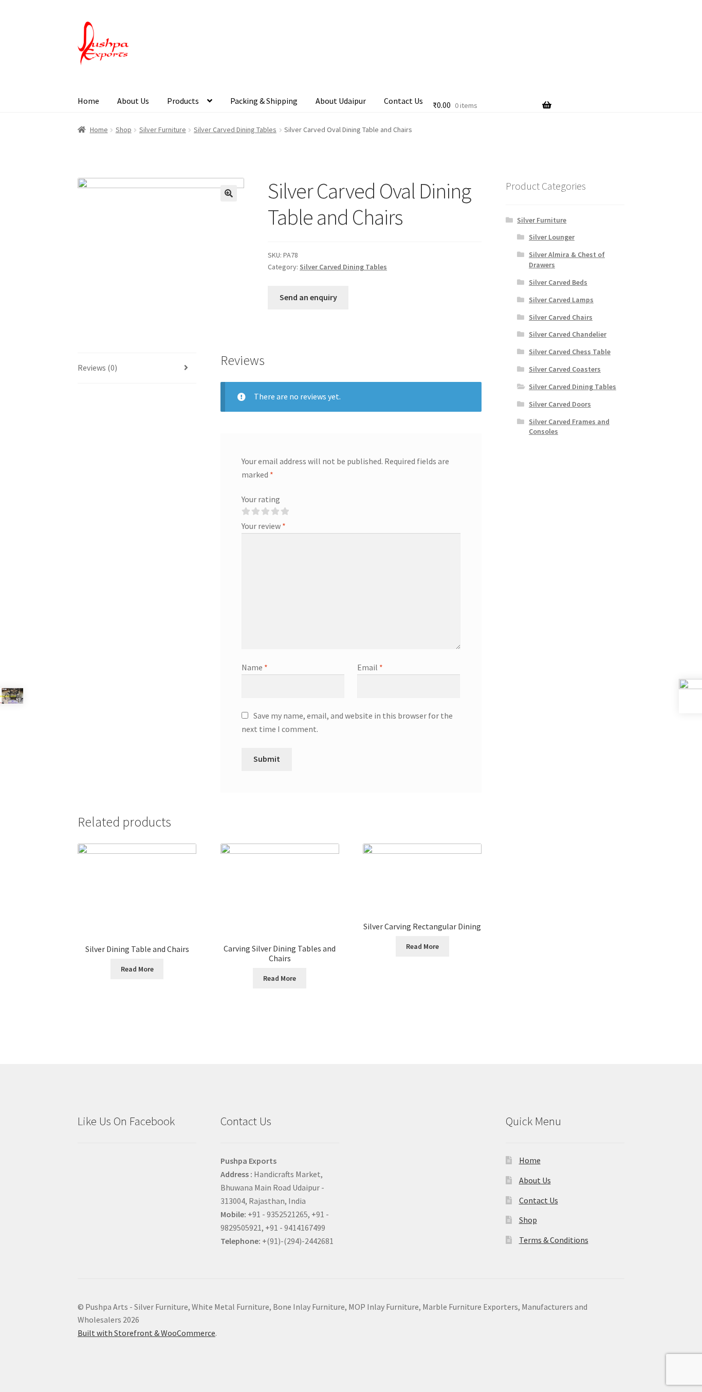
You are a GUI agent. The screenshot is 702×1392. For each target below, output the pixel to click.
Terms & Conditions (553, 1240)
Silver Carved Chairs (561, 317)
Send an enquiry (308, 297)
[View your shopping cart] (492, 92)
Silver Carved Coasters (565, 369)
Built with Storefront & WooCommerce (146, 1333)
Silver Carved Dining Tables (235, 129)
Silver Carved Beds (558, 282)
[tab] (137, 368)
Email (370, 667)
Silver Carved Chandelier (567, 334)
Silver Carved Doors (560, 404)
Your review (264, 526)
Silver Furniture (162, 129)
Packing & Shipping (264, 101)
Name (255, 667)
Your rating (261, 499)
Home (88, 101)
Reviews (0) (97, 367)
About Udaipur (341, 101)
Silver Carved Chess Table (570, 351)
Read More (137, 969)
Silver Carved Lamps (561, 299)
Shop (124, 129)
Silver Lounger (552, 237)
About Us (133, 101)
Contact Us (403, 101)
